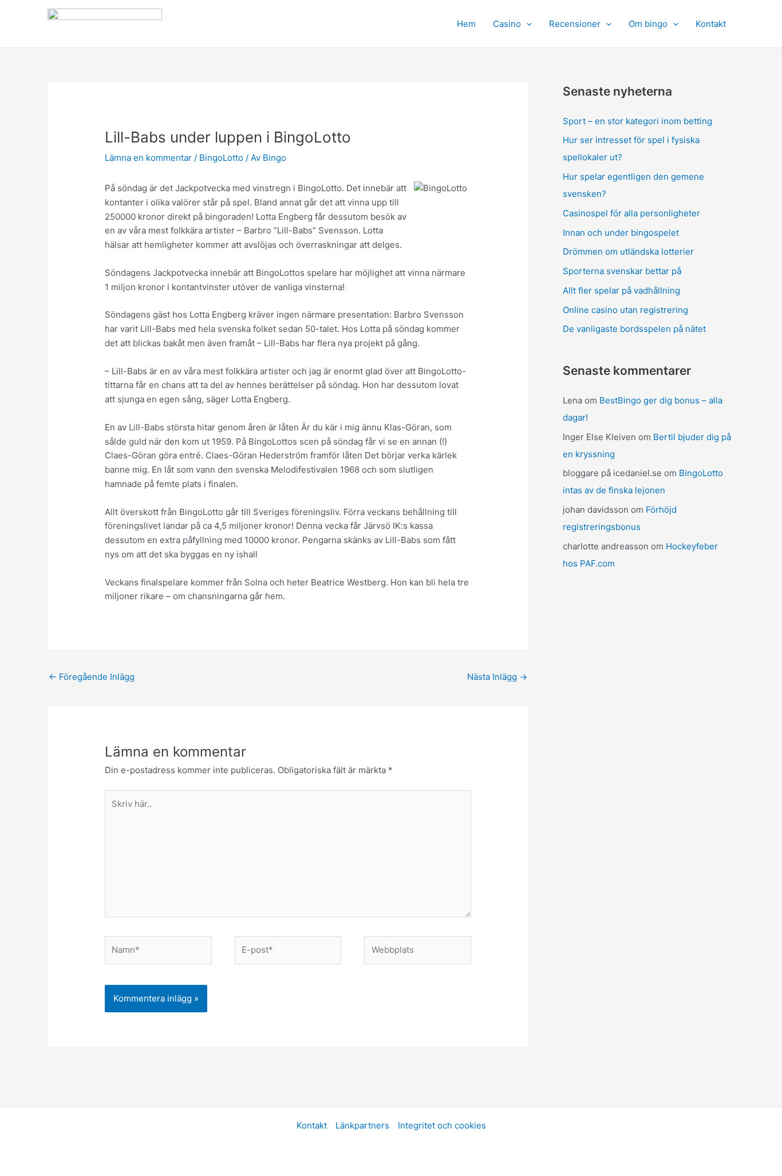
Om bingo (648, 23)
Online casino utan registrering (625, 309)
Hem (466, 23)
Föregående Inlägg (92, 676)
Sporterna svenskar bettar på (622, 271)
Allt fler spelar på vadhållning (621, 290)
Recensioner (575, 23)
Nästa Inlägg (497, 676)
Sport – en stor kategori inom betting (637, 121)
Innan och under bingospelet (621, 232)
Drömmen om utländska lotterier (628, 251)
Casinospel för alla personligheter (631, 213)
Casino (507, 23)
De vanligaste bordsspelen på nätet (634, 328)
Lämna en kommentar (148, 157)
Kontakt (711, 23)
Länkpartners (362, 1125)
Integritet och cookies (442, 1125)
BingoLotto (221, 157)
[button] (526, 24)
